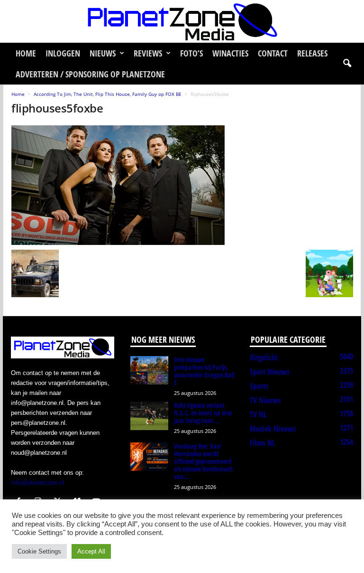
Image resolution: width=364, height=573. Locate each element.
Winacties (230, 53)
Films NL (262, 443)
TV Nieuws (265, 400)
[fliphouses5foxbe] (182, 185)
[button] (347, 63)
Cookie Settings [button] (39, 551)
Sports (259, 386)
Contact (273, 53)
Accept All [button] (91, 551)
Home (26, 53)
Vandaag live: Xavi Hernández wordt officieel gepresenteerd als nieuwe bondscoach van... (203, 461)
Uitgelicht (264, 357)
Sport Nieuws (270, 371)
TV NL (258, 414)
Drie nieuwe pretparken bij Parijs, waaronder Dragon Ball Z (204, 371)
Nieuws (103, 53)
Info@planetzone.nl (37, 482)
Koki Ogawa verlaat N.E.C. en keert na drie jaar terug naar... (203, 413)
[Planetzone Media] (182, 21)
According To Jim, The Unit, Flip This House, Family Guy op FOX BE (108, 94)
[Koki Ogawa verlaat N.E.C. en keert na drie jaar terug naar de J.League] (149, 416)
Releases (312, 53)
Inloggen (63, 53)
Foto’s (191, 53)
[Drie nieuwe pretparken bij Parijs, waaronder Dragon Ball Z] (149, 370)
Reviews (148, 53)
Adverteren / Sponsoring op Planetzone (90, 74)
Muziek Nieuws (273, 428)
